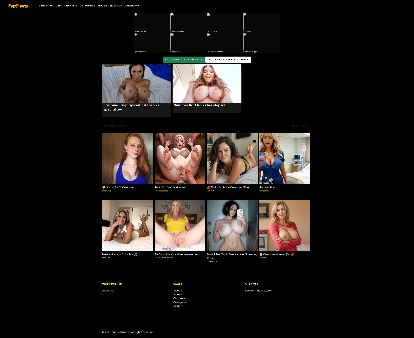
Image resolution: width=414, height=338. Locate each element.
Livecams (116, 5)
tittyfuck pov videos (184, 59)
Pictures (56, 5)
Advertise (108, 290)
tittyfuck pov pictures (228, 59)
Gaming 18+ (132, 5)
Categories (87, 5)
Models (102, 5)
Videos (43, 5)
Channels (70, 5)
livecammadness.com (258, 290)
